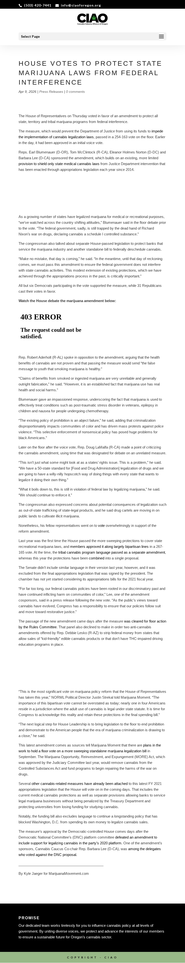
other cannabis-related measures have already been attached (80, 784)
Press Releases (51, 92)
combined (96, 558)
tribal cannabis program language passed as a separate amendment (111, 552)
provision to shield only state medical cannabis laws (59, 164)
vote (101, 525)
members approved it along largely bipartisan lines (109, 546)
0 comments (75, 92)
